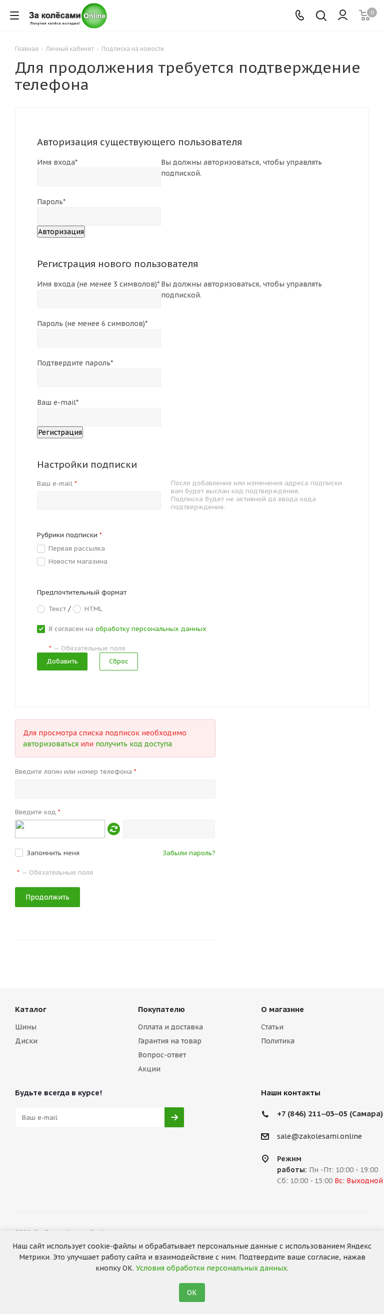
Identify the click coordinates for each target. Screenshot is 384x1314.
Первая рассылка (76, 548)
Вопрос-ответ (162, 1054)
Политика (277, 1040)
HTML (93, 608)
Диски (26, 1040)
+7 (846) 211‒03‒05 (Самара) (330, 1113)
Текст (57, 608)
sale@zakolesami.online (319, 1136)
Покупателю (161, 1009)
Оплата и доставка (170, 1026)
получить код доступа (134, 743)
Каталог (30, 1009)
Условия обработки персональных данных (211, 1268)
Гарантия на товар (170, 1040)
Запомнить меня (53, 853)
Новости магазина (78, 561)
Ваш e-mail (57, 483)
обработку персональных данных (151, 629)
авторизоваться (50, 743)
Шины (25, 1026)
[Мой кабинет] (343, 15)
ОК (192, 1292)
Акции (149, 1068)
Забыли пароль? (189, 853)
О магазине (282, 1009)
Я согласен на (127, 629)
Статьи (272, 1026)
